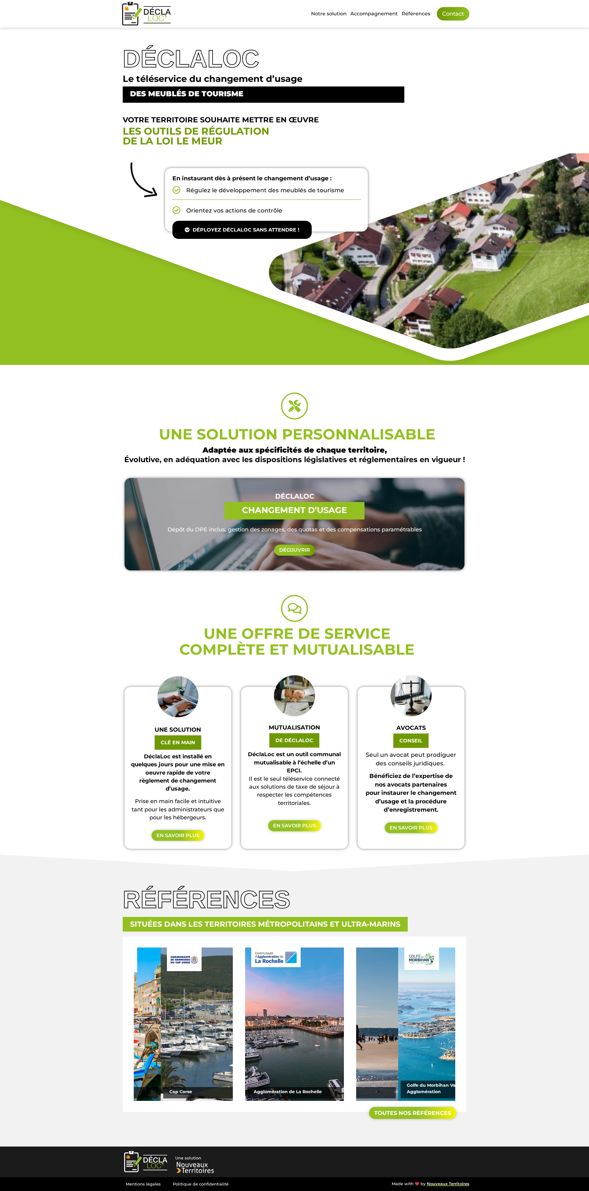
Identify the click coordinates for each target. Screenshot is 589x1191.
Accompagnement (374, 14)
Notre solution (329, 14)
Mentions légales (143, 1184)
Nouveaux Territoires (448, 1183)
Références (416, 14)
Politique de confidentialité (201, 1184)
